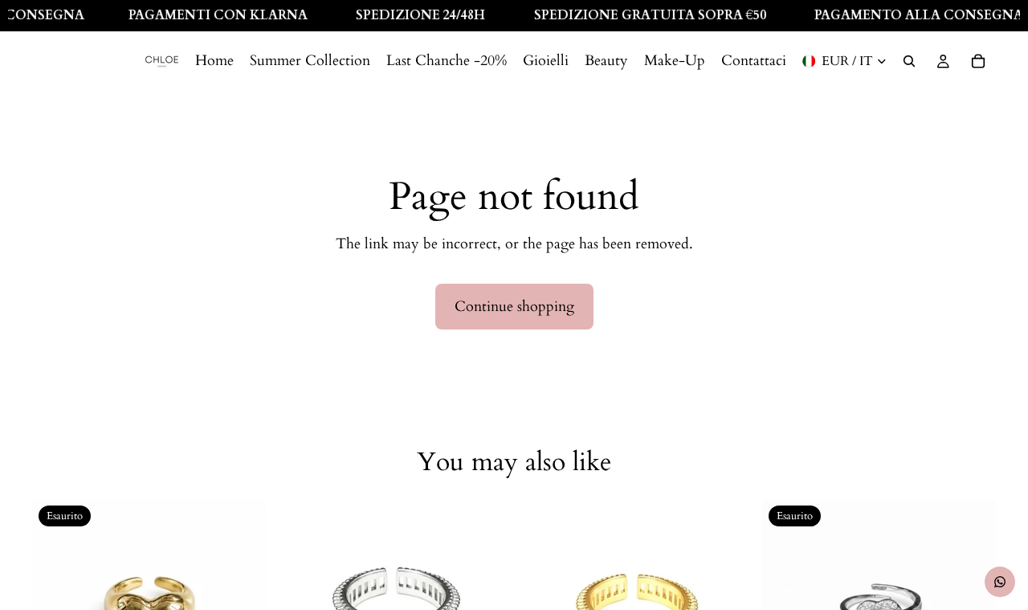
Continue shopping (514, 307)
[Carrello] (978, 61)
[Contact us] (1000, 582)
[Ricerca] (909, 61)
